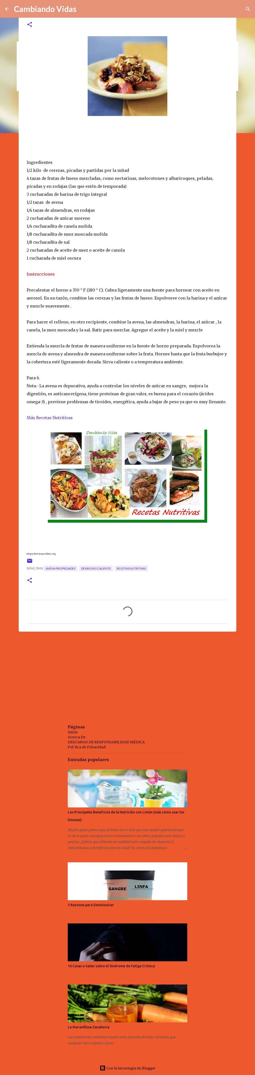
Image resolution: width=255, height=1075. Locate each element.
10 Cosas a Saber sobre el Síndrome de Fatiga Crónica (111, 966)
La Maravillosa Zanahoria (88, 1027)
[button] (30, 24)
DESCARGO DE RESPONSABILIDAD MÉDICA (106, 742)
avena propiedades (60, 568)
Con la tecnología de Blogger (131, 1068)
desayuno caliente (96, 568)
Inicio (73, 732)
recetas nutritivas (131, 568)
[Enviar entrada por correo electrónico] (30, 563)
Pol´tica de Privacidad (87, 747)
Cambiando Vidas (45, 9)
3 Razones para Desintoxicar (91, 905)
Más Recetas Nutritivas (50, 417)
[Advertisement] (127, 674)
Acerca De (76, 737)
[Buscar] (248, 9)
